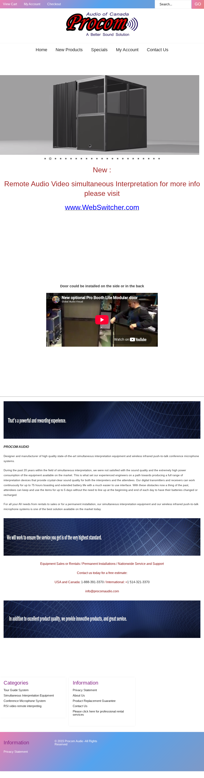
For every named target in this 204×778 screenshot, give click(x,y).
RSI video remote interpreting (22, 706)
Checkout (54, 4)
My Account (32, 4)
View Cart (10, 4)
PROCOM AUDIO (16, 446)
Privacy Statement (85, 690)
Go (198, 4)
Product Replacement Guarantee (94, 700)
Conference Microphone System (25, 700)
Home (41, 49)
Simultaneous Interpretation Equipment (29, 695)
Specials (99, 49)
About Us (79, 695)
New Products (69, 49)
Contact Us (157, 49)
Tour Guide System (16, 690)
